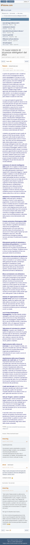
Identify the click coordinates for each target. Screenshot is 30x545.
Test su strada (6, 44)
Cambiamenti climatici (9, 27)
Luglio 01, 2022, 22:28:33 (7, 441)
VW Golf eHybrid (7, 43)
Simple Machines (19, 541)
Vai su (3, 530)
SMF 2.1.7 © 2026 (11, 541)
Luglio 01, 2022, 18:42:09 (7, 68)
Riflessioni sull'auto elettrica (10, 39)
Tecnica (4, 32)
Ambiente (5, 28)
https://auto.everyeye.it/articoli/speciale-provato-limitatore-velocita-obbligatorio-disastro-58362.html (14, 472)
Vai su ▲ (21, 540)
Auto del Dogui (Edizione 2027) (11, 23)
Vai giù (3, 61)
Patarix (4, 66)
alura (4, 465)
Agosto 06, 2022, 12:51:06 (7, 467)
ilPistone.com (7, 5)
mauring (5, 439)
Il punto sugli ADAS (8, 35)
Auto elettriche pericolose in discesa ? (13, 31)
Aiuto (8, 540)
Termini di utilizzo (14, 540)
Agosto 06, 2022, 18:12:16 (7, 490)
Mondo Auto (5, 24)
